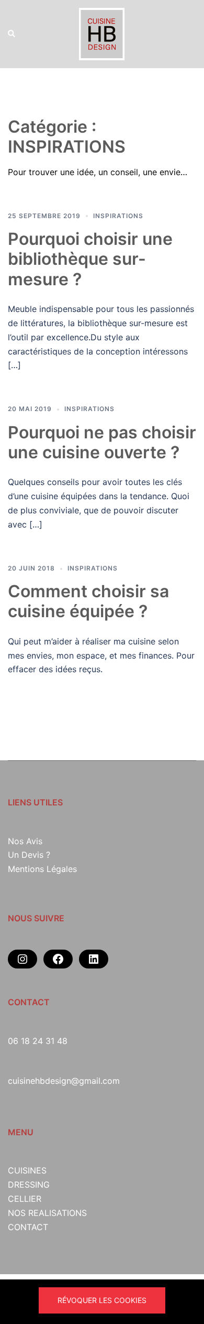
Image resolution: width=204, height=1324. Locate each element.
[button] (12, 34)
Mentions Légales (42, 869)
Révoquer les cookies (102, 1300)
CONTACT (28, 1227)
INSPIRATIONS (118, 216)
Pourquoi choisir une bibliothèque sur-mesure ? (90, 259)
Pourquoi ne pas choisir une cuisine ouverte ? (102, 442)
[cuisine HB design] (101, 33)
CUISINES (27, 1170)
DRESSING (29, 1184)
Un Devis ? (29, 854)
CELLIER (24, 1198)
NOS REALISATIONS (47, 1213)
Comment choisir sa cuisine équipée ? (88, 601)
